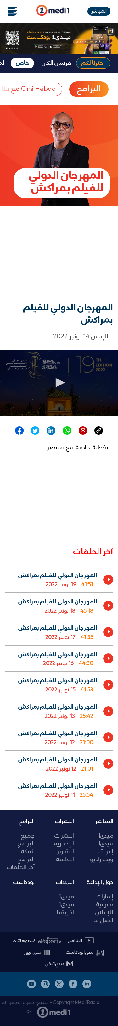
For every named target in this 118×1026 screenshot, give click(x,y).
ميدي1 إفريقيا (104, 848)
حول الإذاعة (100, 882)
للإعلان (104, 913)
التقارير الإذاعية (65, 856)
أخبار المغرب (110, 1002)
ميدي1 (105, 836)
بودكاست (24, 882)
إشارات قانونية (104, 901)
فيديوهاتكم (24, 941)
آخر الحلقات (21, 867)
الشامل (75, 941)
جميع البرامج (26, 840)
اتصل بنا (103, 921)
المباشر (99, 11)
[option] (59, 579)
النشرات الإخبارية (64, 840)
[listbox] (59, 683)
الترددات (65, 882)
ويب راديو (101, 860)
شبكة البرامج (26, 856)
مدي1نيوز (32, 952)
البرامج (27, 821)
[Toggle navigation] (9, 11)
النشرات (64, 821)
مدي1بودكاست (80, 952)
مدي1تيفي (54, 964)
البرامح (89, 89)
